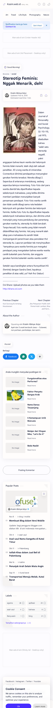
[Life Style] (22, 14)
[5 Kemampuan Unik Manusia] (15, 421)
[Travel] (13, 14)
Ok (18, 699)
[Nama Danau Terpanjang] (15, 408)
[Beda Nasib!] (15, 448)
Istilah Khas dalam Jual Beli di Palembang (24, 554)
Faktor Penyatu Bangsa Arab (34, 393)
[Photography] (35, 14)
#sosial (7, 344)
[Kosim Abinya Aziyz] (18, 93)
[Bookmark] (44, 4)
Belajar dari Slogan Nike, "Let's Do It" (36, 432)
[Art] (7, 14)
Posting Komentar (26, 470)
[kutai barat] (24, 572)
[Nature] (46, 14)
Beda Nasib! (33, 445)
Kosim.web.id (14, 4)
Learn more (40, 699)
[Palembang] (24, 548)
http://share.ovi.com (12, 289)
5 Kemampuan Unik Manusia (36, 419)
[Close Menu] (46, 25)
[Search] (39, 4)
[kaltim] (22, 562)
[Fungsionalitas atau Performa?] (15, 382)
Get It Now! (37, 25)
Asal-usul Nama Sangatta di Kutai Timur (26, 540)
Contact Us (11, 26)
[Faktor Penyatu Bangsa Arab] (15, 395)
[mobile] (27, 516)
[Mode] (49, 4)
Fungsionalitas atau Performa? (37, 380)
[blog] (21, 516)
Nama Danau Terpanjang (33, 406)
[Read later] (41, 95)
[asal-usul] (23, 534)
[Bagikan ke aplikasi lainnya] (39, 357)
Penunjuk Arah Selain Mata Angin (26, 566)
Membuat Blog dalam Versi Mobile (27, 520)
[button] (11, 357)
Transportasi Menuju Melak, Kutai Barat (26, 578)
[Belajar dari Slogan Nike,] (15, 435)
